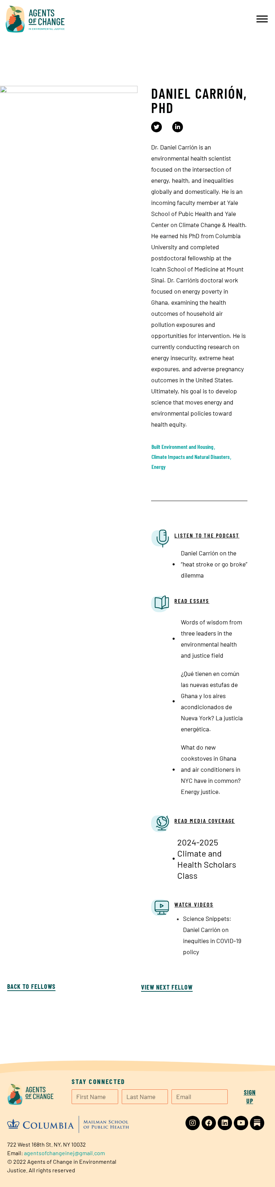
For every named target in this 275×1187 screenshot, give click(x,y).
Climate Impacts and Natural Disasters (190, 456)
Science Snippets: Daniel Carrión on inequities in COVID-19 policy (212, 935)
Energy (158, 466)
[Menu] (262, 18)
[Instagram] (192, 1123)
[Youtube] (241, 1123)
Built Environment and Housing (182, 446)
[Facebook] (209, 1123)
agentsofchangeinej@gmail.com (64, 1152)
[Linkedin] (225, 1123)
